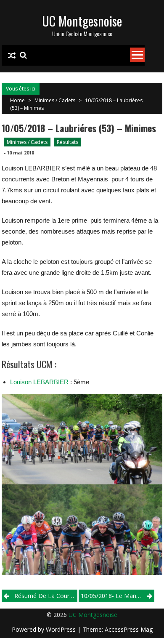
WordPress (61, 629)
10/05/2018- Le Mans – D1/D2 (117, 596)
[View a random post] (12, 56)
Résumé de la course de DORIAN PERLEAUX (45, 596)
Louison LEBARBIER (39, 381)
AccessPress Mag (129, 629)
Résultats (67, 142)
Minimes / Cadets (54, 100)
